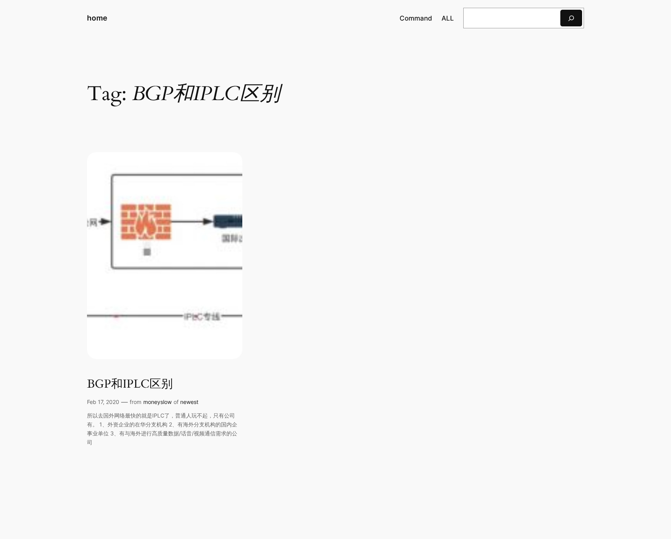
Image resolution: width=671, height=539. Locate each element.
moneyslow (157, 402)
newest (189, 402)
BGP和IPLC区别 (130, 385)
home (97, 18)
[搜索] (571, 18)
